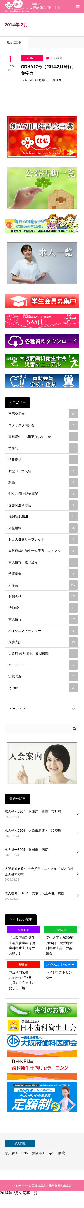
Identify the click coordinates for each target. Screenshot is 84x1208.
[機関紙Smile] (42, 321)
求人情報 (41, 619)
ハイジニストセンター (41, 631)
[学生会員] (42, 301)
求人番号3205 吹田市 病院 (26, 849)
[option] (42, 1151)
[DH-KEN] (42, 1111)
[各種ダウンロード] (42, 341)
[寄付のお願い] (42, 1015)
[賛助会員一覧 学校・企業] (42, 381)
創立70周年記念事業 (41, 494)
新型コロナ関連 (41, 471)
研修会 (41, 585)
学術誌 (41, 448)
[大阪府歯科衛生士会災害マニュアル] (42, 361)
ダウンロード (41, 665)
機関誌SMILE (41, 516)
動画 (41, 482)
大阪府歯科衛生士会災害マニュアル (41, 551)
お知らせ (32, 58)
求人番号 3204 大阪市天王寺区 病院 (34, 893)
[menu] (77, 6)
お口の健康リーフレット (41, 539)
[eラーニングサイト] (42, 1079)
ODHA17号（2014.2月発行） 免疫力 (50, 70)
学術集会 (41, 573)
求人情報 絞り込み (41, 562)
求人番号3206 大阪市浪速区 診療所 (33, 830)
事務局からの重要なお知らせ (41, 437)
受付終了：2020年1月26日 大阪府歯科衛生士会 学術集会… (60, 945)
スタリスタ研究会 (41, 425)
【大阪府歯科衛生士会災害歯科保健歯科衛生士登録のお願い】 (22, 945)
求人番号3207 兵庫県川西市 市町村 (33, 811)
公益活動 (41, 528)
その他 (41, 688)
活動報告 (41, 608)
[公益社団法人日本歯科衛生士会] (42, 1031)
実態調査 (41, 676)
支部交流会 (41, 413)
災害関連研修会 (41, 505)
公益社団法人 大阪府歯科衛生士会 (50, 1185)
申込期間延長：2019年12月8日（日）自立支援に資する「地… (22, 980)
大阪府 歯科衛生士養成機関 (41, 653)
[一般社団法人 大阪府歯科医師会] (42, 1047)
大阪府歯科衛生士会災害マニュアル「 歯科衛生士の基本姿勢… (39, 871)
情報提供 (41, 459)
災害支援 (41, 642)
